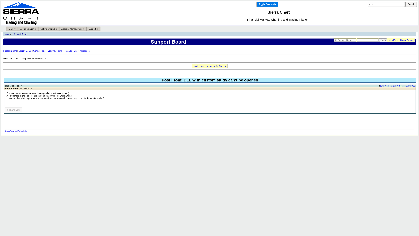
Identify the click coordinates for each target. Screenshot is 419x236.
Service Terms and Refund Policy (16, 131)
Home (6, 34)
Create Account (407, 40)
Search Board (24, 51)
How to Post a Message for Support (210, 66)
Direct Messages (82, 51)
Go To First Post (386, 86)
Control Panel (39, 51)
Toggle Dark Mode (267, 4)
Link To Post (410, 86)
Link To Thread (398, 86)
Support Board (20, 34)
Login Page (393, 40)
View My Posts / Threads (60, 51)
